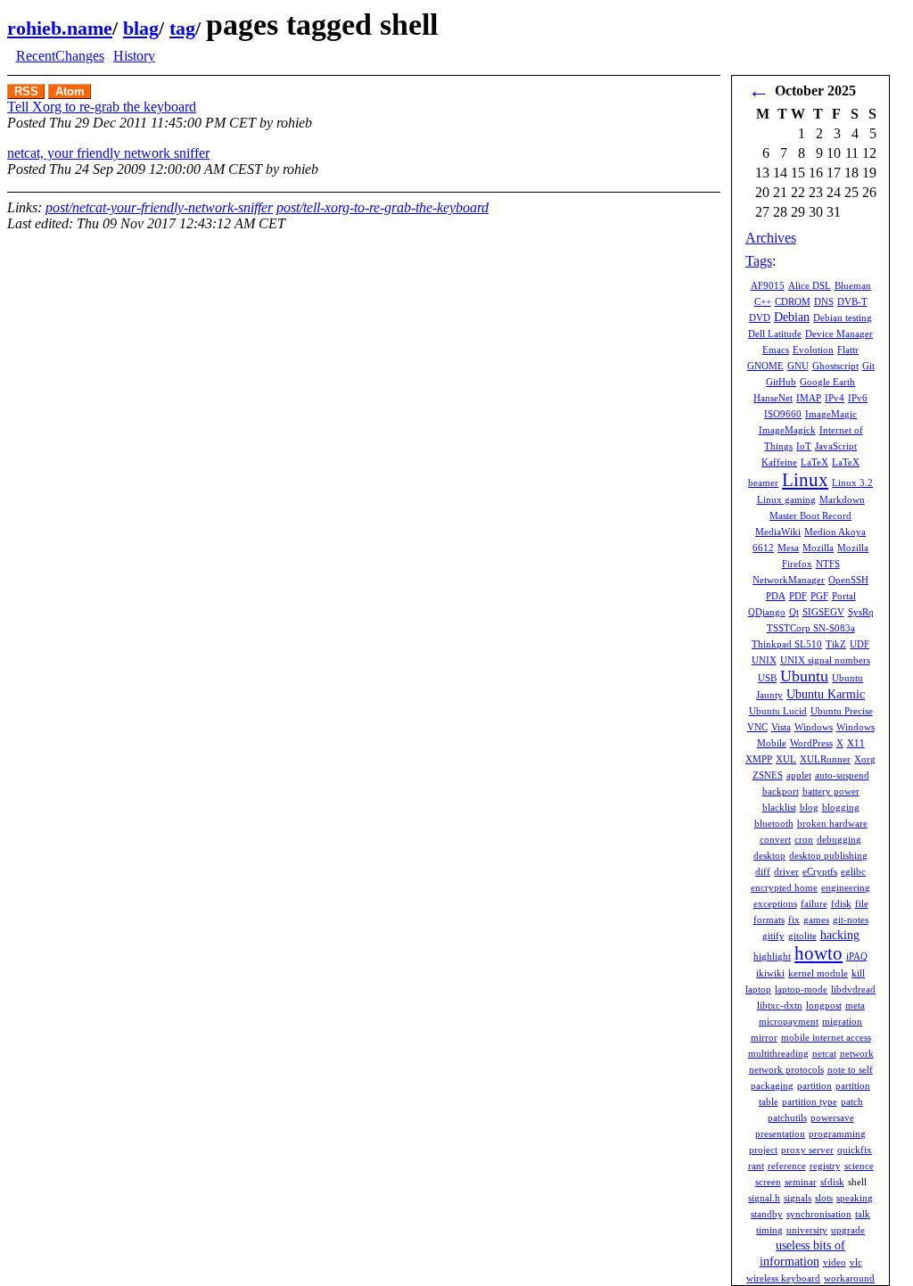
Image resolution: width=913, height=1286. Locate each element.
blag (141, 28)
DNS (824, 301)
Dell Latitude (775, 333)
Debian (792, 317)
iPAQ (857, 956)
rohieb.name (59, 28)
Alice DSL (809, 285)
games (816, 919)
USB (767, 677)
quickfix (854, 1149)
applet (798, 775)
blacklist (779, 807)
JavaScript (836, 446)
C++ (762, 301)
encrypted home (784, 887)
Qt (794, 611)
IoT (803, 446)
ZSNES (768, 775)
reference (787, 1165)
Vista (781, 726)
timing (769, 1229)
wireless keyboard (783, 1278)
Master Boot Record (810, 515)
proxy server (807, 1149)
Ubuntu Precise (841, 710)
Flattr (848, 349)
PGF (819, 595)
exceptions (775, 903)
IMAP (808, 397)
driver (786, 871)
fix (794, 919)
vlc (856, 1262)
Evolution (813, 349)
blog (809, 807)
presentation (780, 1133)
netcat (824, 1053)
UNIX (764, 660)
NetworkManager (789, 579)
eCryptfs (819, 871)
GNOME (765, 365)
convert (775, 839)
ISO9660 (783, 413)
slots (824, 1197)
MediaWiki (778, 531)
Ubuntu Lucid (778, 710)
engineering (845, 887)
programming (837, 1133)
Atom (70, 91)
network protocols (786, 1069)
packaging (772, 1085)
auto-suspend (842, 775)
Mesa (788, 547)
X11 (856, 743)
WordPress (811, 743)
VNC (757, 726)
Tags (758, 260)
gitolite (802, 935)
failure (814, 903)
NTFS (828, 563)
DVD (759, 317)
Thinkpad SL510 (787, 644)
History (134, 55)
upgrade (848, 1229)
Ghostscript (835, 365)
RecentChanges (60, 55)
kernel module (818, 973)
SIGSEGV (823, 611)
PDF (798, 595)
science (859, 1165)
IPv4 (834, 397)
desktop (769, 855)
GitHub (781, 381)
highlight (772, 956)
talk (862, 1213)
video (834, 1262)
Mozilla (818, 547)
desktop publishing (828, 855)
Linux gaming (786, 499)
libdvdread (853, 989)
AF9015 (768, 285)
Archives (770, 237)
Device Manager (839, 333)
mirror (764, 1037)
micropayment (788, 1021)
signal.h (764, 1197)
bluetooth (774, 823)
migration (842, 1021)
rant (756, 1165)
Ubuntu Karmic (825, 694)
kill (858, 973)
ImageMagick (787, 430)
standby (767, 1213)
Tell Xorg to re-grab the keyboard (101, 106)
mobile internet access (826, 1037)
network (857, 1053)
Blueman (853, 285)
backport (780, 791)
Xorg (865, 759)
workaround (849, 1278)
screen (768, 1181)
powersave (832, 1117)
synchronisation (818, 1213)
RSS (26, 91)
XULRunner (825, 759)
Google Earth (827, 381)
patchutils (787, 1117)
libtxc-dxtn (779, 1005)
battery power (831, 791)
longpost (824, 1005)
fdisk (841, 903)
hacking (840, 935)
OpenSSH (848, 579)
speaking (854, 1197)
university (806, 1229)
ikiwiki (770, 973)
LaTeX (814, 462)
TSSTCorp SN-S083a (811, 627)
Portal (844, 595)
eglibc (853, 871)
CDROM (792, 301)
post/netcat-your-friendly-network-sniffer (159, 207)
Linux (805, 479)
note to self (850, 1069)
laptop (758, 989)
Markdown (842, 499)
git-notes (850, 919)
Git (868, 365)
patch (852, 1101)
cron (803, 839)
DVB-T (852, 301)
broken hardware (832, 823)
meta (855, 1005)
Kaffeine (779, 462)
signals (797, 1197)
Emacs (775, 349)
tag (182, 28)
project (763, 1149)
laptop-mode (801, 989)
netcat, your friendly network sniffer (108, 153)
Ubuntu (804, 676)
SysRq (861, 611)
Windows (813, 726)
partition (814, 1085)
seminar (801, 1181)
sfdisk (832, 1181)
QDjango (767, 611)
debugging (839, 839)
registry (825, 1165)
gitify (773, 935)
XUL (786, 759)
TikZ (836, 644)
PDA (776, 595)
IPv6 (858, 397)
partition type (809, 1101)
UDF (859, 644)
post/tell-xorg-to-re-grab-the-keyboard (382, 207)
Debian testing (842, 317)
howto (818, 953)
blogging (841, 807)
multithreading (778, 1053)
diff (762, 871)
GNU (798, 365)
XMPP (758, 759)
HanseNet (773, 397)
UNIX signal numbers (825, 660)
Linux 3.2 (852, 482)
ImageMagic (831, 413)
